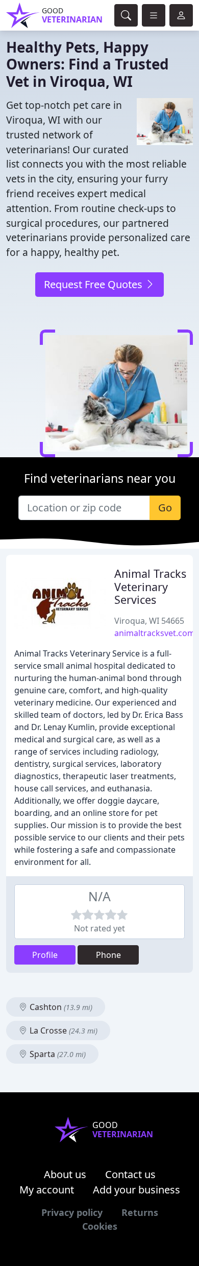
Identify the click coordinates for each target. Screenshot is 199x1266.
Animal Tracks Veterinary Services (150, 586)
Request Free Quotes (94, 284)
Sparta (57, 1054)
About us (65, 1174)
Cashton (60, 1007)
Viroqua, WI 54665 (149, 620)
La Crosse (62, 1030)
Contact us (130, 1174)
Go (165, 507)
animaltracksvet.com (154, 633)
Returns (139, 1212)
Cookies (99, 1226)
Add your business (136, 1190)
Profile (45, 954)
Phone (108, 954)
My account (46, 1190)
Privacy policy (72, 1212)
